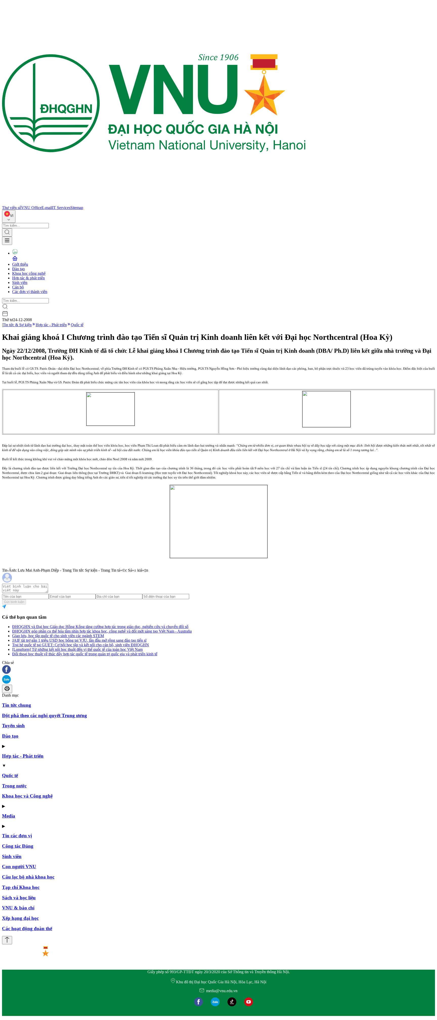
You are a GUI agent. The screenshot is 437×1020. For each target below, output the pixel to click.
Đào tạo (18, 269)
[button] (218, 670)
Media (8, 816)
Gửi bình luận (14, 602)
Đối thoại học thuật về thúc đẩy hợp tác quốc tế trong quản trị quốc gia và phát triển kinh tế (84, 654)
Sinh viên (19, 282)
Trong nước (14, 785)
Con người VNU (19, 866)
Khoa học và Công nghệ (27, 796)
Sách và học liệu (19, 897)
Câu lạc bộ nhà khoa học (28, 877)
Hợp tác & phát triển (28, 278)
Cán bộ (18, 287)
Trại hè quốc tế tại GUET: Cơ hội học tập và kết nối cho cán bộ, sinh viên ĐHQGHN (80, 645)
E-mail (46, 207)
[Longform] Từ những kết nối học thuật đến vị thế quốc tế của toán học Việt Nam (77, 649)
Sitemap (76, 207)
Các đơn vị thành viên (29, 291)
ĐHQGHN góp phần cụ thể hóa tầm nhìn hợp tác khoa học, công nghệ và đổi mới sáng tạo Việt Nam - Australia (102, 631)
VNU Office (31, 207)
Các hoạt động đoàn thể (27, 928)
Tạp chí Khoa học (20, 887)
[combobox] (8, 216)
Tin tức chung (16, 705)
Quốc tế (77, 325)
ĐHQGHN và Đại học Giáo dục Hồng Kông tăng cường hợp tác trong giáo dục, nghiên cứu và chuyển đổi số (100, 627)
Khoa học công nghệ (29, 273)
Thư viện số (11, 207)
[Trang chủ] (153, 203)
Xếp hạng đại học (20, 918)
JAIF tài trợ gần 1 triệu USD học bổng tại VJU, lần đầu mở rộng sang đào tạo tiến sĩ (79, 640)
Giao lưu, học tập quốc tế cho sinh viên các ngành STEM (58, 636)
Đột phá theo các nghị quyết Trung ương (44, 715)
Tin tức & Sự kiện (17, 325)
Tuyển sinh (13, 725)
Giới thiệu (20, 264)
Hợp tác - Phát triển (51, 325)
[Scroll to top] (7, 940)
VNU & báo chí (18, 907)
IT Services (61, 207)
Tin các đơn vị (17, 835)
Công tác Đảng (17, 846)
